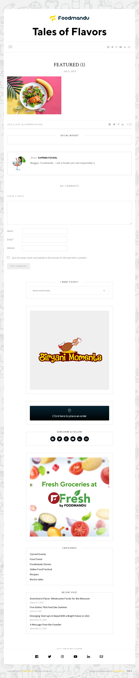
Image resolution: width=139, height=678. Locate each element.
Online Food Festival (41, 569)
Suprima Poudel (33, 124)
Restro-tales (36, 579)
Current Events (38, 554)
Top (129, 671)
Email (10, 239)
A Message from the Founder (45, 624)
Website (10, 248)
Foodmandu (28, 671)
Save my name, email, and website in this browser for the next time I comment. (49, 257)
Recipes (34, 574)
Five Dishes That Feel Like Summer (48, 607)
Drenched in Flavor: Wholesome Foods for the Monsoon (60, 598)
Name (10, 231)
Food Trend (36, 559)
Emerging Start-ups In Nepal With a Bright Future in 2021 (60, 615)
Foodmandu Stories (40, 564)
